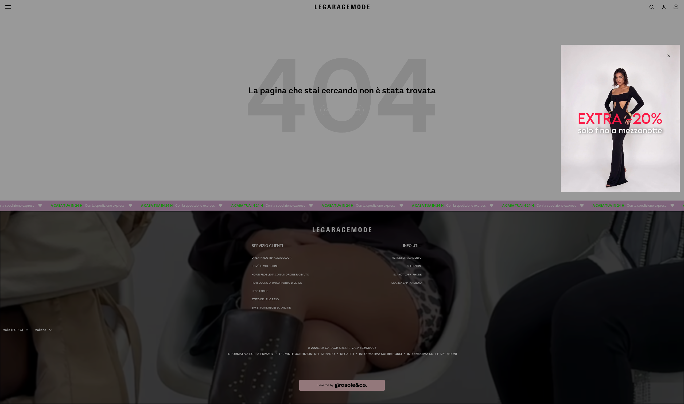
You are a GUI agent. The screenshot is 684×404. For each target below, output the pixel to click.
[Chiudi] (668, 55)
